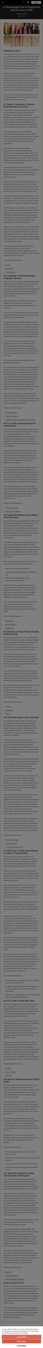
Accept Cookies (21, 1337)
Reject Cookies (21, 1341)
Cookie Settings (21, 1345)
